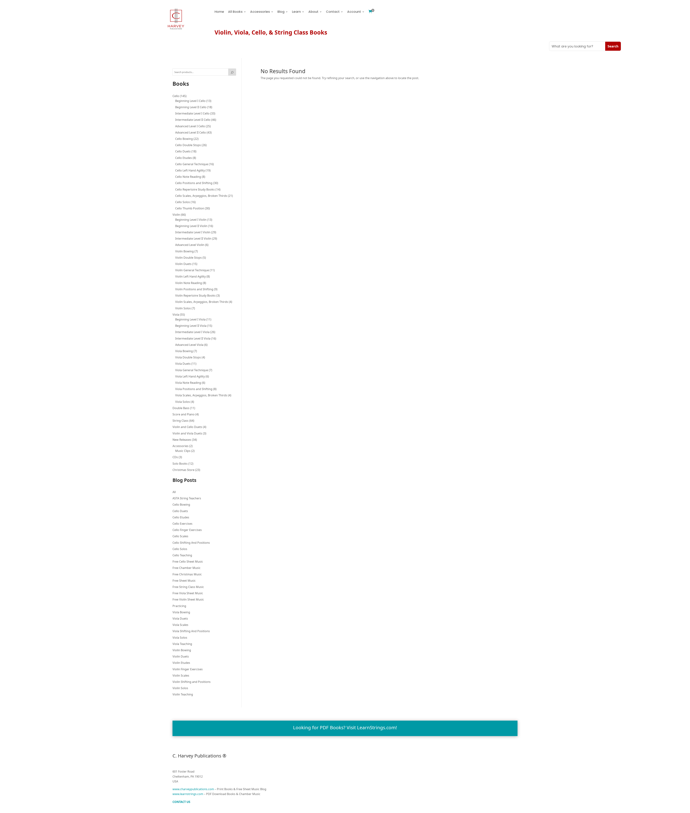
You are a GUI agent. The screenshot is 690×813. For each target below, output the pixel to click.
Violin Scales (180, 675)
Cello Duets (180, 511)
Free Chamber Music (186, 568)
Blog (280, 12)
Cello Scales (180, 536)
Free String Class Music (188, 587)
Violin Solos (180, 688)
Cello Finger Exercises (187, 530)
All (174, 492)
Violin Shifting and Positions (191, 682)
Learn (296, 12)
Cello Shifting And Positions (191, 543)
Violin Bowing (181, 650)
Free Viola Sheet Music (187, 593)
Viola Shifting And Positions (191, 631)
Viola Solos (179, 638)
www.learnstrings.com (187, 794)
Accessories (260, 12)
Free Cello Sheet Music (187, 562)
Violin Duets (180, 656)
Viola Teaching (182, 644)
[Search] (232, 72)
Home (219, 12)
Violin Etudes (181, 663)
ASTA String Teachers (186, 498)
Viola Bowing (181, 612)
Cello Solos (179, 549)
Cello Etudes (180, 517)
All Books (235, 12)
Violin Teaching (182, 694)
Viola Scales (180, 625)
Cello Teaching (182, 555)
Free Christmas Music (187, 574)
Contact (333, 12)
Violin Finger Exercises (187, 669)
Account (354, 12)
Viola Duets (180, 618)
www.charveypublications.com (193, 789)
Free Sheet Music (184, 581)
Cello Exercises (182, 524)
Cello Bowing (181, 505)
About (313, 12)
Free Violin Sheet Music (188, 599)
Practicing (179, 606)
